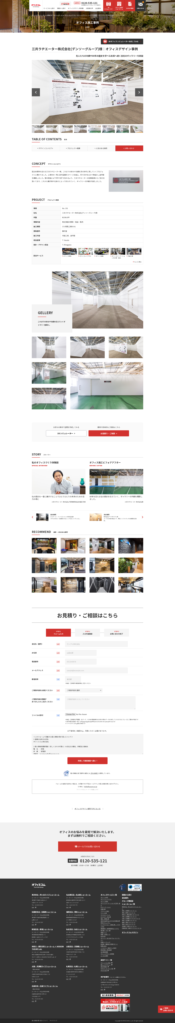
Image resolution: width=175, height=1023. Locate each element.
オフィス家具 (104, 897)
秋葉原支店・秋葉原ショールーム (44, 912)
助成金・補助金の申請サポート (109, 944)
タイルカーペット (105, 915)
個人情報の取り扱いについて (40, 1020)
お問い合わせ (140, 8)
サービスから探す (49, 8)
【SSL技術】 (94, 773)
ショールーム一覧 (128, 904)
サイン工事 (104, 913)
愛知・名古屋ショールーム (129, 920)
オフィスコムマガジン (130, 932)
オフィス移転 (104, 901)
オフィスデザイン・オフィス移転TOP (42, 15)
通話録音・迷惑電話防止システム (110, 928)
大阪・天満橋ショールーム (129, 916)
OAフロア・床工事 (106, 917)
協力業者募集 (104, 952)
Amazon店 (104, 970)
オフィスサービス (59, 15)
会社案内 (98, 8)
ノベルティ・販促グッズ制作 (108, 948)
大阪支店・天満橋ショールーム (77, 946)
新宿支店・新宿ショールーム (42, 929)
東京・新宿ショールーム (128, 913)
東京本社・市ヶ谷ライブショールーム (45, 894)
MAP (33, 907)
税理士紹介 (104, 946)
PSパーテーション (106, 907)
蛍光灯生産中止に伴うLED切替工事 (110, 921)
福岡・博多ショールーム (128, 922)
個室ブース (104, 932)
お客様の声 (89, 8)
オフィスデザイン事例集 (76, 8)
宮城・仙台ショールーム (128, 924)
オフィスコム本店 (105, 963)
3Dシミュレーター (108, 8)
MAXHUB (103, 936)
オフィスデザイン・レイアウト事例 (87, 15)
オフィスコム (36, 6)
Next (139, 92)
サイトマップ (53, 1020)
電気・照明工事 (105, 919)
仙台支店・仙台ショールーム (76, 929)
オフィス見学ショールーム (119, 8)
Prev (36, 92)
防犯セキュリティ (105, 923)
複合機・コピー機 (105, 930)
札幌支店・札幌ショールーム (76, 966)
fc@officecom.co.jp (90, 787)
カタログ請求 (129, 8)
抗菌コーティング (105, 942)
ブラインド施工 (105, 911)
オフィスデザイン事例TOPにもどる (88, 808)
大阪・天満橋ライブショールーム (44, 966)
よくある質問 (104, 956)
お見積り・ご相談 (107, 433)
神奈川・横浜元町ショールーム (130, 914)
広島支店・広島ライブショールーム (45, 986)
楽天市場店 (104, 967)
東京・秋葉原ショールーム (129, 910)
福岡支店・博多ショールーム (76, 912)
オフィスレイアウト (70, 15)
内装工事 (103, 909)
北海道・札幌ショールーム (129, 926)
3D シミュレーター (65, 433)
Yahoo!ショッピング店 (107, 968)
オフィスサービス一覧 (109, 894)
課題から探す (61, 8)
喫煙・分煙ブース (105, 934)
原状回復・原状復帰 (106, 950)
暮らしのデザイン (105, 965)
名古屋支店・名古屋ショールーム (78, 894)
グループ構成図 (127, 901)
